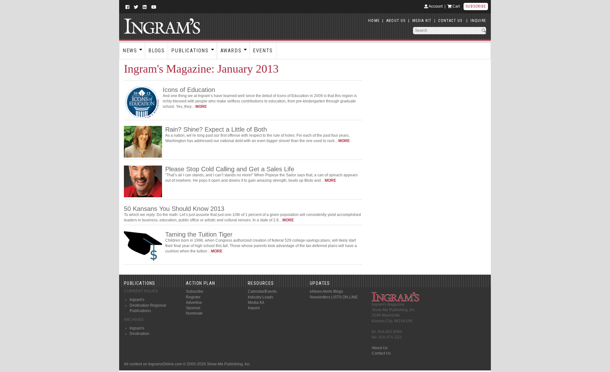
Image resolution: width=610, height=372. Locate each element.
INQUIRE (478, 20)
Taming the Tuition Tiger (199, 234)
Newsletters (320, 297)
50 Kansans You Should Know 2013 (174, 208)
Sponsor (193, 308)
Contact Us (381, 353)
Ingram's (137, 299)
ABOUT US (396, 20)
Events (263, 51)
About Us (380, 348)
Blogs (156, 51)
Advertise (194, 302)
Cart (455, 6)
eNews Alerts (321, 291)
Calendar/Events (262, 291)
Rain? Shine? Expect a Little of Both (216, 129)
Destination (139, 333)
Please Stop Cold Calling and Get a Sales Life (229, 169)
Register (193, 297)
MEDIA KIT (422, 20)
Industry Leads (260, 297)
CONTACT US (450, 20)
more (201, 106)
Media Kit (256, 302)
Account (435, 6)
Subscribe (475, 6)
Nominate (194, 313)
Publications (189, 51)
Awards (231, 51)
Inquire (254, 308)
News (130, 51)
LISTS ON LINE (344, 297)
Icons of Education (189, 89)
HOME (374, 20)
